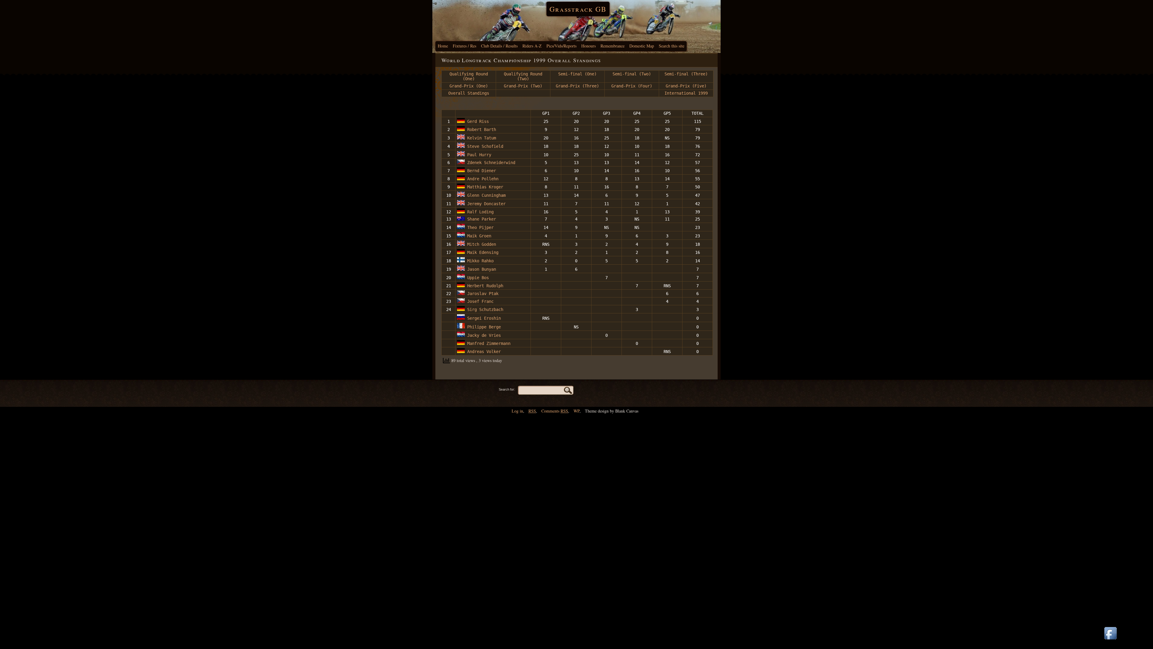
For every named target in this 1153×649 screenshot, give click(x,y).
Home (443, 46)
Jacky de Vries (484, 335)
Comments (554, 411)
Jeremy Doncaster (485, 203)
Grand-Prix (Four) (631, 86)
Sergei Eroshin (483, 318)
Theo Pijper (480, 227)
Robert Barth (481, 129)
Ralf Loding (480, 211)
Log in (517, 411)
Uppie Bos (478, 277)
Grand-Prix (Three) (577, 86)
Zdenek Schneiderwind (490, 162)
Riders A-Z (532, 46)
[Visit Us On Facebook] (1110, 640)
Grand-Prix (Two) (523, 86)
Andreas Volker (483, 351)
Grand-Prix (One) (468, 86)
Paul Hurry (478, 154)
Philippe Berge (485, 326)
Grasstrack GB (578, 9)
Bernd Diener (480, 170)
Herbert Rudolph (486, 285)
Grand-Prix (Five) (686, 86)
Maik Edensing (482, 252)
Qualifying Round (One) (468, 76)
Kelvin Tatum (480, 138)
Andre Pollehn (483, 178)
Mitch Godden (480, 244)
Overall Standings (468, 93)
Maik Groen (479, 235)
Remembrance (613, 46)
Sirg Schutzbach (485, 309)
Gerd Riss (478, 121)
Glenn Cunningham (485, 195)
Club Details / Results (499, 46)
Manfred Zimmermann (489, 343)
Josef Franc (480, 301)
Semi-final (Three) (686, 74)
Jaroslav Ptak (483, 293)
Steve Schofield (484, 146)
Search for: (507, 389)
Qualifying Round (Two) (523, 76)
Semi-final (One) (577, 74)
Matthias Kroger (485, 186)
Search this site (671, 46)
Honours (588, 46)
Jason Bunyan (480, 269)
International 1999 (686, 93)
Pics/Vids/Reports (561, 46)
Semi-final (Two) (632, 74)
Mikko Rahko (479, 260)
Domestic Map (641, 46)
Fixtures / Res (464, 46)
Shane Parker (481, 219)
